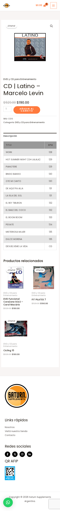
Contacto (10, 435)
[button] (51, 26)
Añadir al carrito (27, 110)
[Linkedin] (29, 454)
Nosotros (10, 427)
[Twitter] (15, 454)
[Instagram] (22, 454)
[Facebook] (7, 454)
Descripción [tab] (10, 136)
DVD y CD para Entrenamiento (19, 79)
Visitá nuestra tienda (16, 431)
